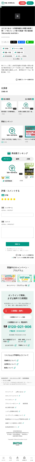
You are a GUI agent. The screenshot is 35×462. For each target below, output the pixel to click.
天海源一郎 (19, 52)
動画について (8, 368)
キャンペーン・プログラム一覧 (17, 285)
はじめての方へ (9, 345)
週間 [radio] (17, 159)
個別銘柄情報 (8, 56)
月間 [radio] (28, 159)
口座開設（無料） (17, 311)
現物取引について (10, 360)
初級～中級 (8, 52)
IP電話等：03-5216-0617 (18, 331)
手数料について (22, 345)
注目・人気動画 (22, 56)
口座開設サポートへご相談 (17, 317)
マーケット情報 (18, 48)
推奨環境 (25, 403)
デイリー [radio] (7, 159)
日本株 (6, 48)
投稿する (17, 244)
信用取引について (10, 364)
